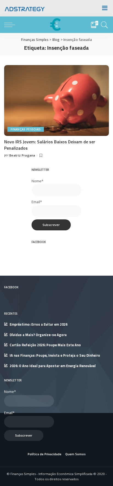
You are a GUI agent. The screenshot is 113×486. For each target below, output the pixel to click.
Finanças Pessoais (26, 129)
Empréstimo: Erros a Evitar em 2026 (38, 324)
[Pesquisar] (103, 24)
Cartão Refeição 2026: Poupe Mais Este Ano (45, 345)
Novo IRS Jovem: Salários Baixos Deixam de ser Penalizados (49, 144)
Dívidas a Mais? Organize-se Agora (38, 334)
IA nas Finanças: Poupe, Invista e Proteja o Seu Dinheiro (55, 355)
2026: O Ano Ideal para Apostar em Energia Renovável (53, 365)
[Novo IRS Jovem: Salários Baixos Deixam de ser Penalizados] (56, 100)
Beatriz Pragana (22, 155)
